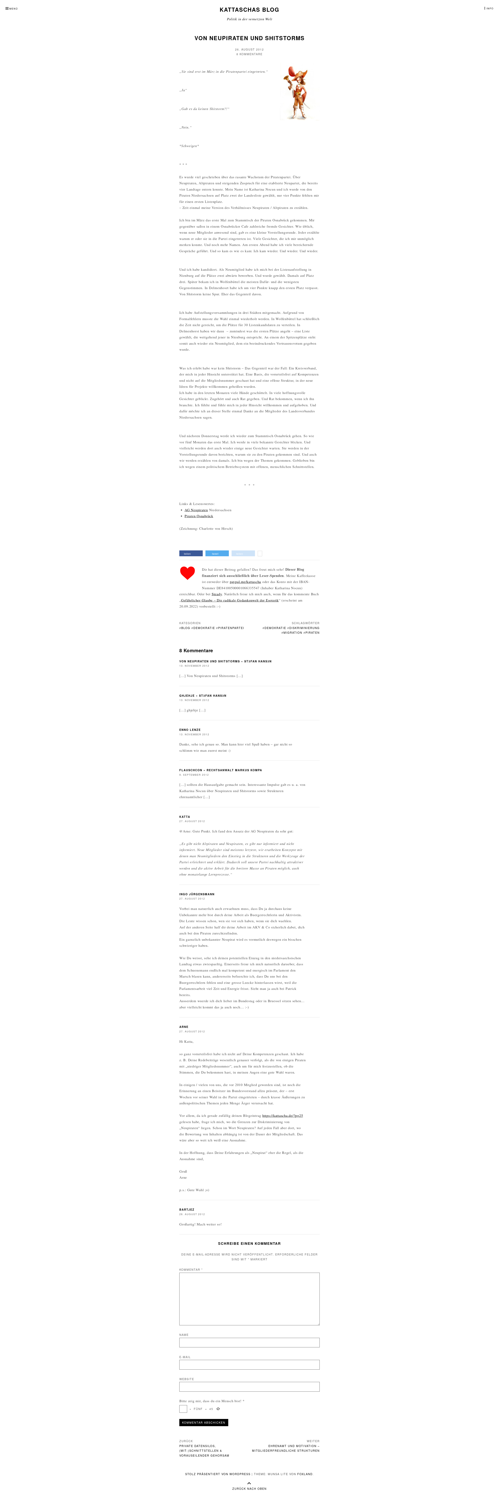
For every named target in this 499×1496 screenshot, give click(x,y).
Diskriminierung (304, 628)
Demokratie (204, 628)
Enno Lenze (190, 730)
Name (184, 1335)
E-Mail (185, 1357)
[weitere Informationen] (260, 554)
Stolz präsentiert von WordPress (217, 1474)
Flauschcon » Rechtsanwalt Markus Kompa (220, 770)
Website (186, 1379)
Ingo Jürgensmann (197, 894)
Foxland (305, 1474)
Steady (217, 594)
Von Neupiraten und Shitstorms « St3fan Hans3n (225, 661)
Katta (184, 817)
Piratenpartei (231, 628)
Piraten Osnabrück (199, 516)
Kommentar (191, 1270)
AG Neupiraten (196, 510)
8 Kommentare (249, 54)
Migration (292, 632)
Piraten (312, 632)
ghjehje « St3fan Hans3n (202, 695)
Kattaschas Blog (249, 9)
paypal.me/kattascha (245, 581)
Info (490, 8)
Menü (13, 8)
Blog (185, 628)
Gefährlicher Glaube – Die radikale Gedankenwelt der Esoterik (230, 600)
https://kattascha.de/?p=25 (282, 1115)
